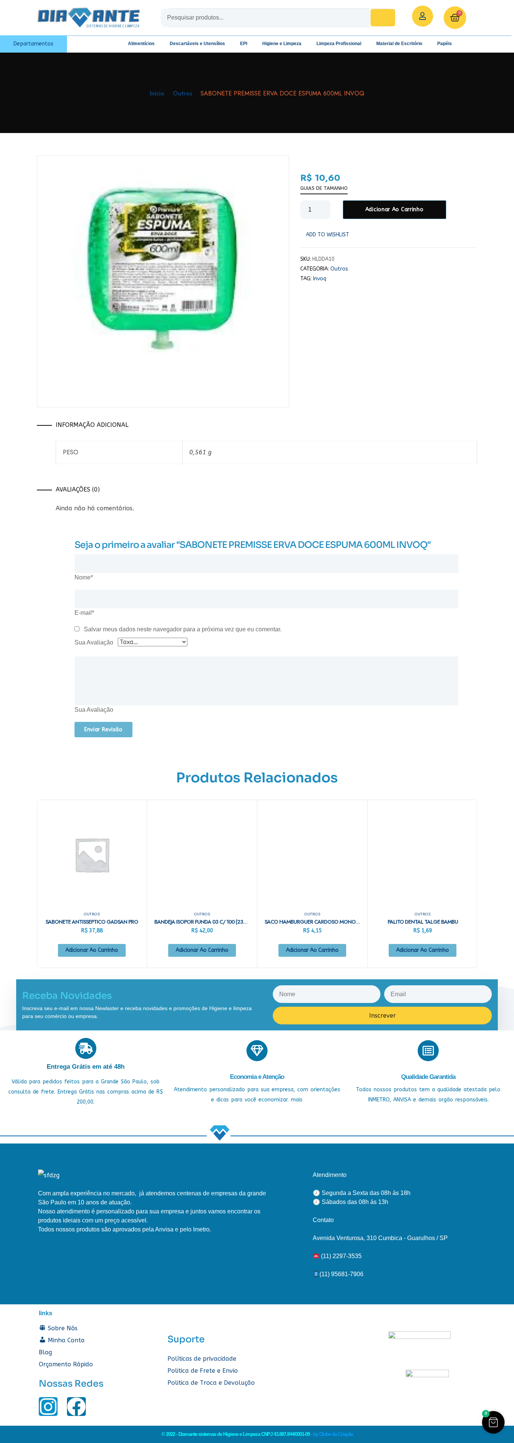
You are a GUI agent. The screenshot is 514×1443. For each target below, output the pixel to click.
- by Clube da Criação (332, 1434)
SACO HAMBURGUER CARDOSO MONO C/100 (318, 922)
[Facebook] (76, 1406)
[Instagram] (48, 1406)
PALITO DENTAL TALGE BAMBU (423, 922)
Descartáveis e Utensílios (197, 43)
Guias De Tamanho (324, 188)
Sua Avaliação (94, 642)
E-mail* (84, 613)
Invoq (319, 278)
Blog (45, 1352)
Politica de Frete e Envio (202, 1370)
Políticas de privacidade (201, 1358)
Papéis (444, 43)
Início (157, 93)
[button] (493, 1422)
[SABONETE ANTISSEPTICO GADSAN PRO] (92, 854)
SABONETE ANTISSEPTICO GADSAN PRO (92, 922)
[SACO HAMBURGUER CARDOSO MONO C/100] (312, 854)
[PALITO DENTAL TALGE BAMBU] (422, 854)
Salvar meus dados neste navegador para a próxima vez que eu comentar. (182, 629)
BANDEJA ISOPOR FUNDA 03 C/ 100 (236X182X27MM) (215, 922)
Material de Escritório (399, 43)
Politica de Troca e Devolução (211, 1382)
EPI (243, 43)
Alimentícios (141, 43)
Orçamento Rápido (66, 1364)
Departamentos (33, 44)
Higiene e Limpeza (281, 43)
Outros (182, 93)
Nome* (84, 577)
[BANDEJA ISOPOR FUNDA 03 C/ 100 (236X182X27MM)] (202, 854)
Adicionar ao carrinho (394, 209)
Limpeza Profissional (338, 43)
